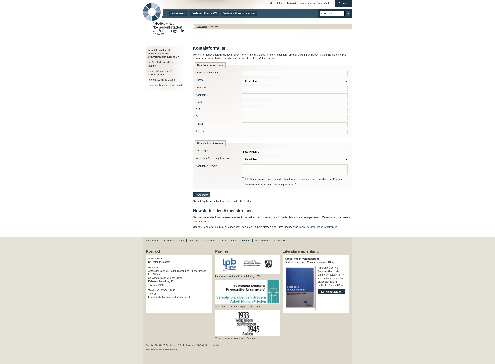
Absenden (202, 194)
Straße (199, 102)
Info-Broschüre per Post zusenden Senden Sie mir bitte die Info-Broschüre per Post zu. (294, 179)
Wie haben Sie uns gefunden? (212, 158)
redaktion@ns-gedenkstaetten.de (165, 85)
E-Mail (200, 123)
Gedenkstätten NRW (204, 13)
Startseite (202, 26)
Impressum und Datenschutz (315, 3)
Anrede (200, 80)
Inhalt (280, 3)
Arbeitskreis (178, 13)
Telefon (200, 131)
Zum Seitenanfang (154, 349)
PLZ (198, 109)
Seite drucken (170, 349)
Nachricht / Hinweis (206, 165)
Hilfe (270, 3)
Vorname (201, 87)
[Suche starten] (347, 13)
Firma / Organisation (207, 72)
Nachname (202, 94)
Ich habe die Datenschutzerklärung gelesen (270, 184)
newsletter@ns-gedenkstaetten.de (318, 227)
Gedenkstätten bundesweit (239, 13)
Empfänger (203, 150)
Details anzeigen (329, 291)
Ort (197, 116)
